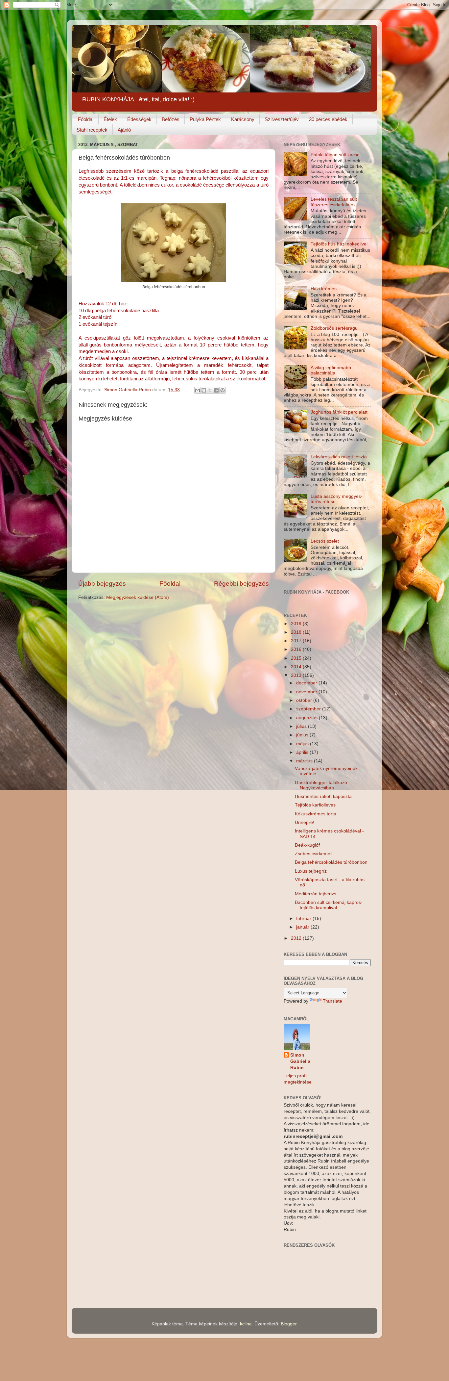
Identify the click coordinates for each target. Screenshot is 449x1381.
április (303, 752)
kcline (246, 1323)
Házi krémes (324, 288)
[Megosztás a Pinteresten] (222, 390)
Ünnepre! (304, 822)
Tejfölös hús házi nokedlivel (339, 244)
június (303, 734)
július (302, 726)
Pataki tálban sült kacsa (335, 154)
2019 (297, 623)
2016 (297, 649)
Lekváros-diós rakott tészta (339, 456)
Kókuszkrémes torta (315, 813)
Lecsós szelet (325, 541)
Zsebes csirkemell (313, 853)
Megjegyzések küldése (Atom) (137, 597)
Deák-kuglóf (307, 845)
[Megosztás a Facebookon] (216, 390)
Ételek (110, 119)
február (304, 918)
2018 (297, 632)
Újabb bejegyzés (102, 583)
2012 (297, 938)
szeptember (309, 708)
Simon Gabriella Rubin (300, 1061)
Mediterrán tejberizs (315, 893)
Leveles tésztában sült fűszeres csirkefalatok (334, 202)
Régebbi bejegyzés (241, 583)
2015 (297, 658)
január (303, 927)
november (307, 691)
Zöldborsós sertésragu (334, 328)
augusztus (307, 717)
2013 (297, 675)
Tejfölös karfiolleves (315, 805)
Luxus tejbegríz (311, 871)
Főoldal (85, 119)
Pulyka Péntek (205, 119)
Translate (332, 1001)
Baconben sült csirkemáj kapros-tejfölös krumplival (329, 905)
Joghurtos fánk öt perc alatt (339, 412)
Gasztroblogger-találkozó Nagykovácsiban (321, 785)
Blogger (288, 1323)
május (303, 743)
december (307, 682)
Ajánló (124, 130)
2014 (297, 666)
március (305, 760)
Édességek (139, 119)
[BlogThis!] (204, 390)
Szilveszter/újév (282, 119)
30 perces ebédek (328, 119)
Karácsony (242, 119)
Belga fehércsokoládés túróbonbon (331, 862)
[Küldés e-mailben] (197, 390)
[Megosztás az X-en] (210, 390)
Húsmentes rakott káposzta (323, 796)
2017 (297, 640)
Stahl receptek (92, 130)
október (304, 700)
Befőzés (170, 119)
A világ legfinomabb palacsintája (331, 370)
